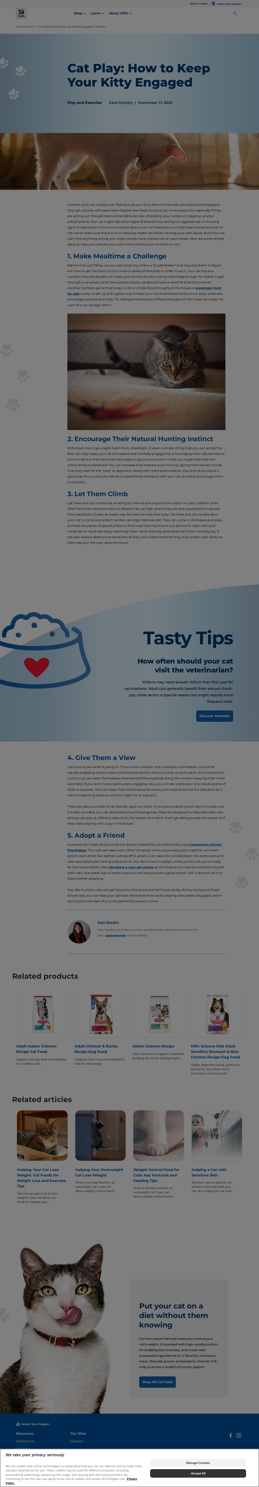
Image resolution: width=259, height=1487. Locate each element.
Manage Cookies (198, 1463)
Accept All (198, 1473)
